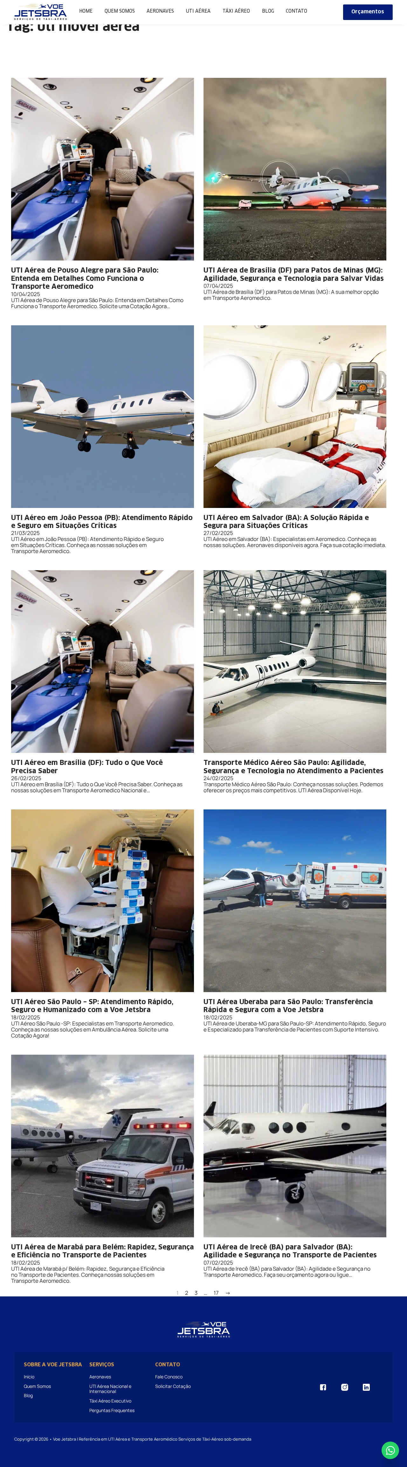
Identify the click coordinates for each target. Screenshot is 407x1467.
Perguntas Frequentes (112, 1410)
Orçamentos (367, 12)
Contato (296, 11)
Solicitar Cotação (173, 1386)
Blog (268, 11)
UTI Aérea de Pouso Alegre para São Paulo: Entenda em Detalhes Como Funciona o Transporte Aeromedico (84, 278)
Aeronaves (160, 11)
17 (216, 1293)
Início (29, 1377)
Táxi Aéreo (236, 11)
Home (86, 11)
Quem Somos (120, 11)
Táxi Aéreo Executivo (110, 1401)
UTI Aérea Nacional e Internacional (110, 1388)
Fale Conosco (169, 1377)
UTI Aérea (198, 11)
